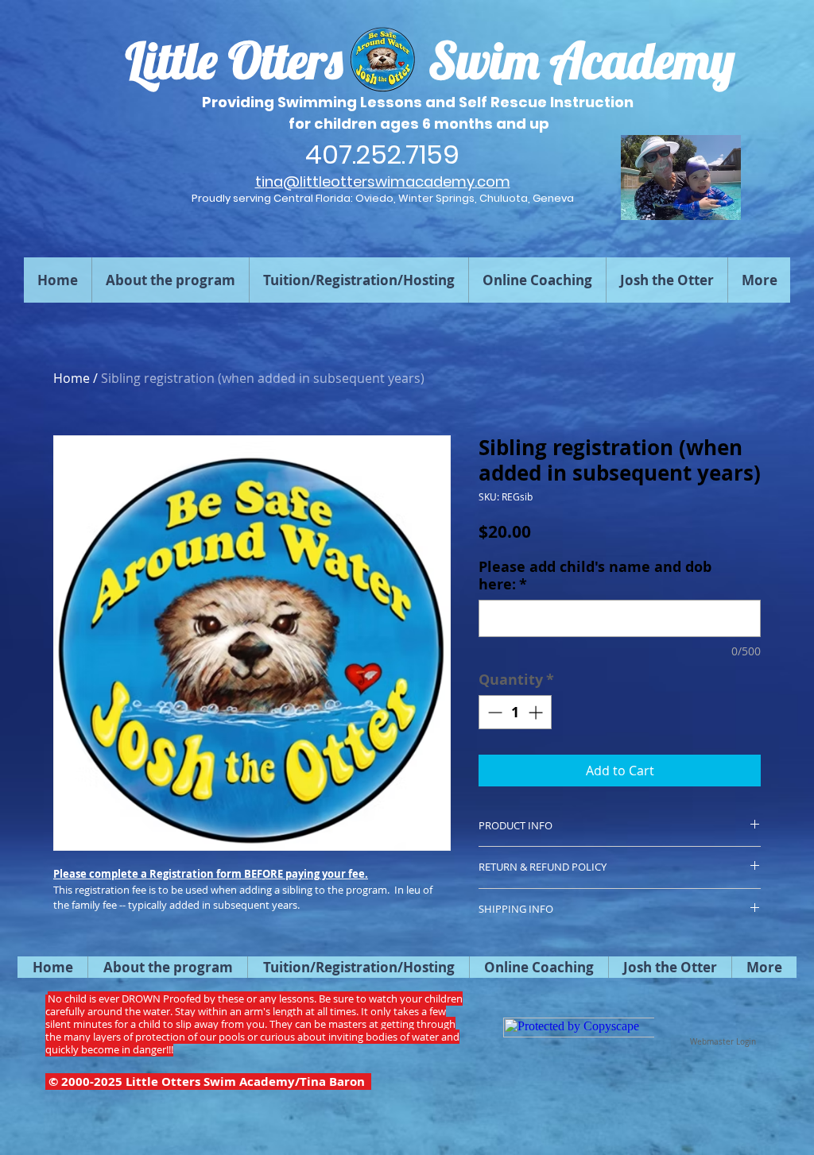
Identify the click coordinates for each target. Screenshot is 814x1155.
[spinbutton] (515, 712)
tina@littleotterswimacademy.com (382, 181)
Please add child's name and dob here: (595, 575)
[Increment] (537, 712)
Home (71, 378)
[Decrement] (493, 712)
